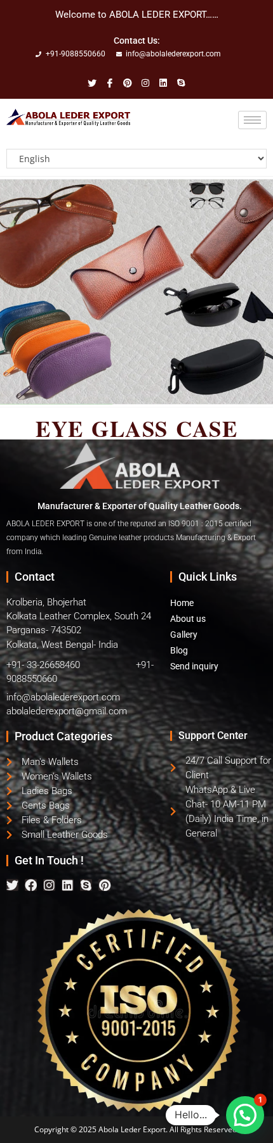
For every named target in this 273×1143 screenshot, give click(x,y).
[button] (245, 1115)
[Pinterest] (104, 885)
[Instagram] (49, 885)
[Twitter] (92, 84)
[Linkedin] (68, 885)
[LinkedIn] (127, 84)
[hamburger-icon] (252, 120)
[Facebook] (109, 84)
